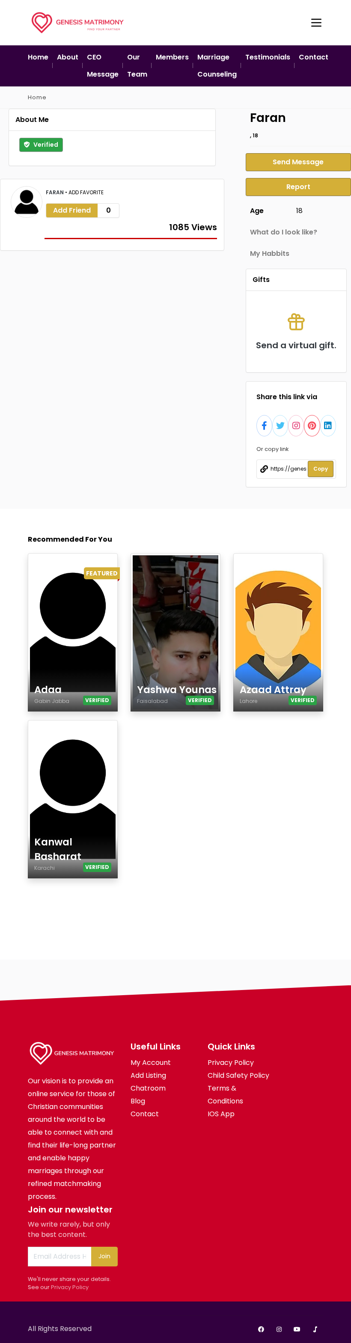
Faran (55, 192)
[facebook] (261, 1329)
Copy (320, 468)
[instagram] (279, 1329)
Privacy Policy (70, 1287)
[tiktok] (315, 1329)
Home (37, 97)
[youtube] (297, 1329)
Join (104, 1256)
